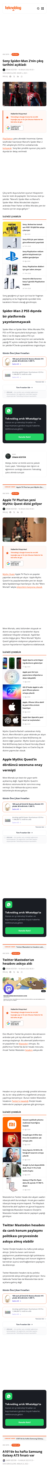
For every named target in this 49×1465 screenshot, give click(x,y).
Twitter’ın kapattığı (20, 1101)
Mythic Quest (9, 574)
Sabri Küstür (11, 1460)
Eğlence (15, 54)
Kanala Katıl (25, 437)
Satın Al (15, 364)
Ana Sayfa (6, 54)
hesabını (29, 1050)
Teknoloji (15, 953)
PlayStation (8, 138)
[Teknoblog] (13, 8)
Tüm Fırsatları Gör (23, 387)
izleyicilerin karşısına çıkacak (29, 587)
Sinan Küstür (11, 70)
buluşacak (7, 148)
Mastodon (23, 1043)
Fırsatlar (15, 1445)
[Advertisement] (24, 870)
